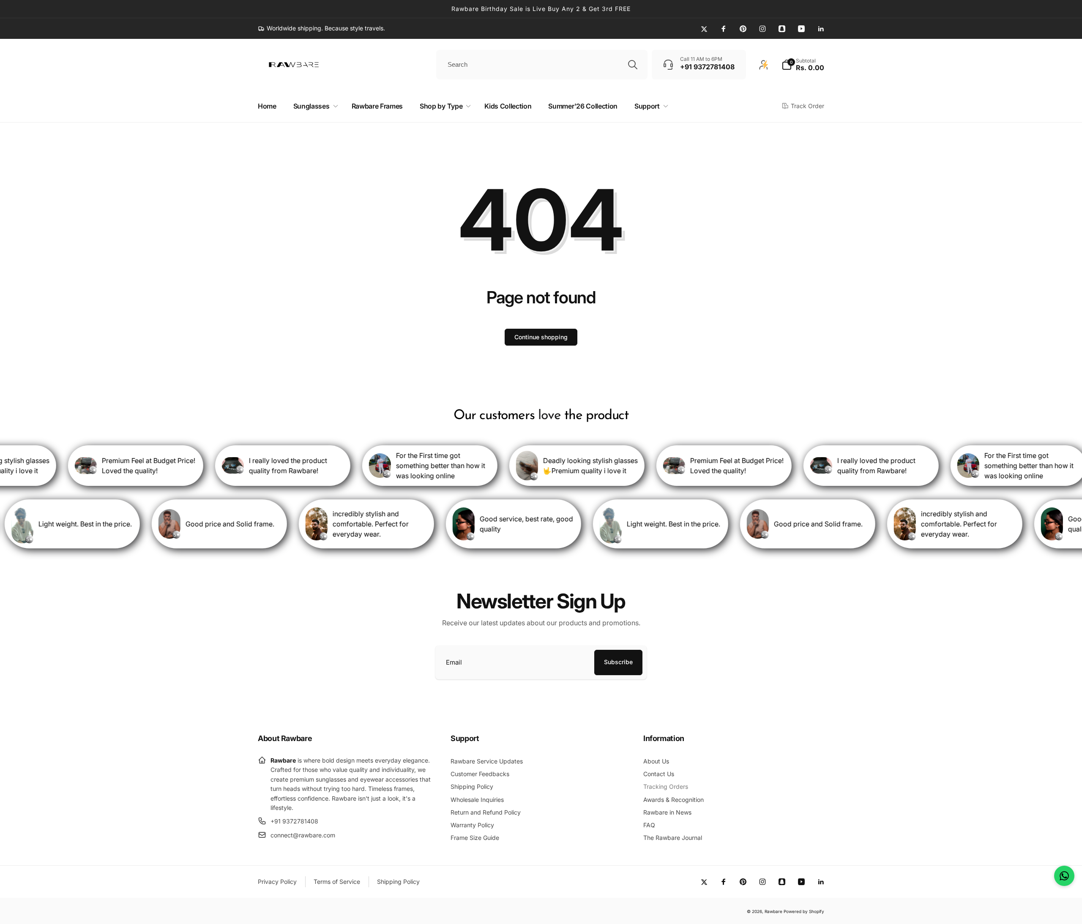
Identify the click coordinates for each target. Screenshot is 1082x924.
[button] (802, 64)
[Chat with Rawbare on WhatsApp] (1064, 876)
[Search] (632, 64)
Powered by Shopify (804, 911)
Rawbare (773, 911)
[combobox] (542, 64)
